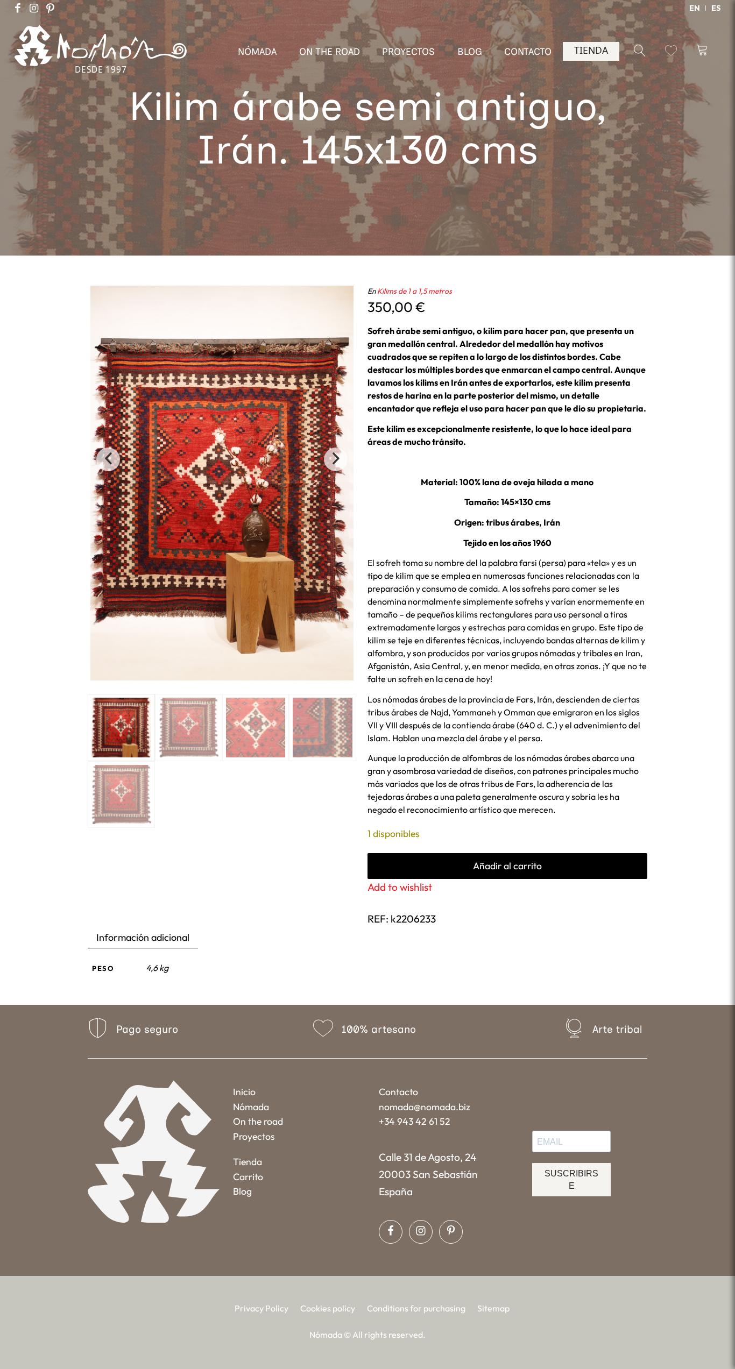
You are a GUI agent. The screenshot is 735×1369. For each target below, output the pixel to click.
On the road (258, 1121)
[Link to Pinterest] (50, 8)
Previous (108, 459)
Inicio (244, 1092)
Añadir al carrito (507, 866)
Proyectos (254, 1136)
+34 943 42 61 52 (414, 1121)
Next (336, 459)
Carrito (248, 1177)
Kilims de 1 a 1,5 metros (414, 291)
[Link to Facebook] (18, 8)
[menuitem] (695, 8)
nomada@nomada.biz (424, 1107)
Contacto (398, 1092)
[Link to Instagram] (34, 8)
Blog (242, 1191)
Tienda (247, 1161)
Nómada (251, 1107)
